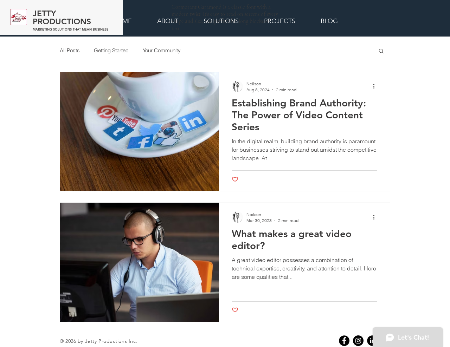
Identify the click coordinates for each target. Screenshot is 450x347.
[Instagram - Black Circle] (358, 340)
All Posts (70, 50)
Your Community (162, 50)
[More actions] (376, 86)
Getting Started (111, 50)
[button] (381, 51)
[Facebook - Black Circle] (344, 340)
